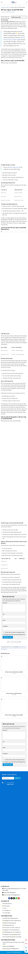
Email (4, 620)
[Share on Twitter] (13, 642)
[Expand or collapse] (25, 17)
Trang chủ (3, 7)
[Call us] (16, 898)
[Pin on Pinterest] (17, 642)
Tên (3, 614)
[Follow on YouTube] (19, 898)
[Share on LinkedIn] (20, 642)
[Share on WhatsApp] (8, 642)
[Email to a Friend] (15, 642)
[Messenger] (26, 951)
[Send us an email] (14, 898)
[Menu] (2, 2)
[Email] (26, 943)
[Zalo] (26, 947)
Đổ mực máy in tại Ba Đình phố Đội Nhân (14, 647)
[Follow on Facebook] (9, 898)
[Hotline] (26, 940)
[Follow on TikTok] (12, 898)
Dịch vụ (8, 7)
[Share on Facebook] (10, 642)
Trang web (5, 626)
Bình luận (5, 602)
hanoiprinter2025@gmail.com (13, 895)
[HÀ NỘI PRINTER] (14, 2)
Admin (13, 12)
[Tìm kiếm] (26, 2)
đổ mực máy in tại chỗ (14, 167)
